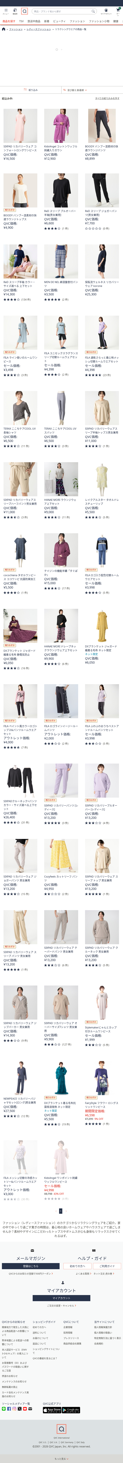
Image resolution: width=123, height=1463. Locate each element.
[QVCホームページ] (3, 29)
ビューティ (59, 21)
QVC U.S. (43, 1442)
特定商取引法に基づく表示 (107, 1338)
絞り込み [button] (33, 89)
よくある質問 (82, 1273)
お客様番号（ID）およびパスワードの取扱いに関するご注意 (15, 1366)
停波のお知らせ (10, 1375)
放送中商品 (34, 21)
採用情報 (67, 1332)
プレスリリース (71, 1338)
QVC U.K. (53, 1442)
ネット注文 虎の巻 (103, 1273)
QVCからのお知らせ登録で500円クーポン (30, 1273)
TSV (21, 21)
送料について (39, 1332)
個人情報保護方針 (103, 1327)
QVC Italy (80, 1442)
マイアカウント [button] (61, 1298)
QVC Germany (67, 1442)
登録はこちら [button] (30, 1266)
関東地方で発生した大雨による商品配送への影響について (15, 1331)
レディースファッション (39, 29)
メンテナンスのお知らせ (14, 1381)
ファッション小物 (99, 21)
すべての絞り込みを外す (107, 98)
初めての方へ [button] (77, 1266)
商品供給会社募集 (72, 1343)
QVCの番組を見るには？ (45, 1358)
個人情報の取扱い (103, 1332)
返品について (39, 1343)
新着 (46, 21)
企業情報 (67, 1327)
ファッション (77, 21)
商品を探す (9, 21)
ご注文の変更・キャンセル (60, 1305)
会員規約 (98, 1343)
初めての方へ (39, 1327)
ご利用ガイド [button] (107, 1266)
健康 (115, 21)
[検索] (94, 11)
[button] (6, 12)
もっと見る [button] (60, 1458)
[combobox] (61, 11)
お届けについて (40, 1338)
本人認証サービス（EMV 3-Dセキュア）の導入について (15, 1353)
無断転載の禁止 (10, 1386)
